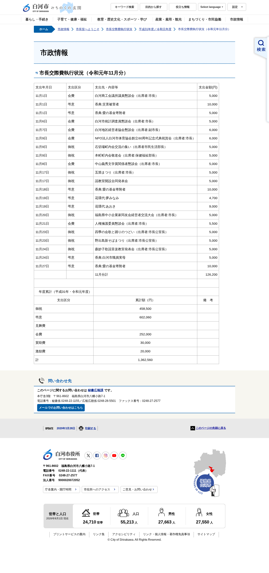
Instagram (105, 455)
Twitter (88, 455)
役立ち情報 (183, 6)
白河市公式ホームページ (52, 8)
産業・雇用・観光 (168, 19)
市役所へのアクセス (97, 489)
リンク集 (99, 534)
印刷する (90, 428)
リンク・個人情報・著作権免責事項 (166, 534)
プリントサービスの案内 (69, 534)
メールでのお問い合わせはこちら (61, 407)
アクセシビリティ (124, 534)
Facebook (97, 455)
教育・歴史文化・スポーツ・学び (122, 19)
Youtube (114, 455)
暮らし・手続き (36, 19)
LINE (123, 455)
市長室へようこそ (87, 29)
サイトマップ (206, 534)
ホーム (43, 29)
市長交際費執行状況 (119, 29)
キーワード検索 (124, 6)
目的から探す (153, 6)
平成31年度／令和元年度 (155, 29)
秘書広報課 (95, 390)
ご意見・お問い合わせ (137, 489)
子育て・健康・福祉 (72, 19)
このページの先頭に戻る (211, 428)
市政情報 (236, 19)
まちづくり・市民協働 (204, 19)
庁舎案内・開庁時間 (58, 489)
